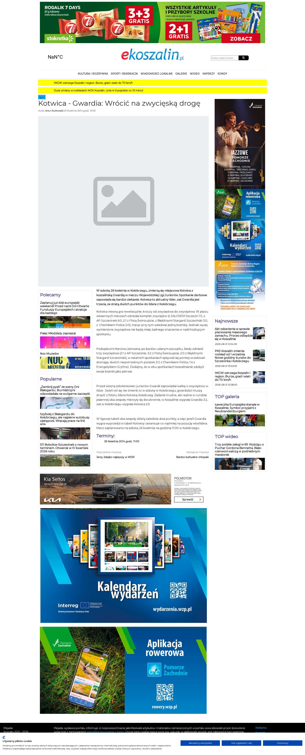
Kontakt (260, 695)
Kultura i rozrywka (93, 36)
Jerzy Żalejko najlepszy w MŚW (115, 419)
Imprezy (208, 36)
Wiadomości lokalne (157, 36)
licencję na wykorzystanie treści (153, 698)
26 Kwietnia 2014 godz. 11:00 (121, 403)
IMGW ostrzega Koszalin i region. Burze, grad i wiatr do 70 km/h (70, 45)
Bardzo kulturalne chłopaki (192, 419)
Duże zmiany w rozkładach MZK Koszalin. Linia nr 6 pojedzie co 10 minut (75, 52)
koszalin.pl (262, 704)
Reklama (260, 690)
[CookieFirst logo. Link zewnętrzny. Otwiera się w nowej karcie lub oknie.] (4, 737)
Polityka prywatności (268, 699)
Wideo (195, 36)
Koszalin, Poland (68, 19)
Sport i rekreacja (124, 36)
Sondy (222, 36)
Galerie (181, 36)
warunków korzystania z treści (105, 694)
